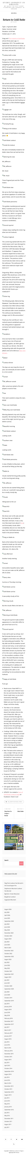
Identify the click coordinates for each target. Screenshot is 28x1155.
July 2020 (6, 992)
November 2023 (8, 933)
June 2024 (7, 927)
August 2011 (7, 1124)
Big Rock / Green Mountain (11, 894)
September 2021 (9, 974)
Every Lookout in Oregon (14, 3)
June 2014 (7, 1080)
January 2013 (8, 1107)
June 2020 (7, 995)
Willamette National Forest (15, 801)
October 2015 (8, 1056)
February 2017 (8, 1033)
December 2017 (8, 1021)
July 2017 (6, 1027)
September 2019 (9, 1001)
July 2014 (6, 1077)
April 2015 (7, 1065)
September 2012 (9, 1110)
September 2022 (9, 956)
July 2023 (6, 942)
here (22, 523)
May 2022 (7, 968)
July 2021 (6, 980)
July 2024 (6, 924)
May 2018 (7, 1015)
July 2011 (6, 1127)
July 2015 (6, 1062)
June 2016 (7, 1045)
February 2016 (8, 1051)
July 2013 (6, 1098)
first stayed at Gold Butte (17, 38)
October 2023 (8, 936)
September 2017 (9, 1024)
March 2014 (7, 1083)
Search (6, 860)
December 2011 (8, 1118)
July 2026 (6, 912)
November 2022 (8, 950)
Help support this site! (10, 874)
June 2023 (7, 945)
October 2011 (8, 1121)
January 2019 (8, 1006)
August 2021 (7, 977)
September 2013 (9, 1092)
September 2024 (9, 921)
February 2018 (8, 1018)
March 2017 (7, 1030)
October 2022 (8, 953)
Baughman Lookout (10, 897)
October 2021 (8, 971)
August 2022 (7, 959)
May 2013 (7, 1104)
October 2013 (8, 1089)
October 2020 (8, 986)
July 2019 (6, 1003)
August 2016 (7, 1039)
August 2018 (7, 1009)
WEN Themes (16, 1152)
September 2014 (9, 1071)
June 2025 (7, 918)
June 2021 (7, 983)
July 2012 (6, 1112)
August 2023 (7, 939)
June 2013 (7, 1101)
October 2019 (8, 998)
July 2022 (6, 962)
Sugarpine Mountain (10, 900)
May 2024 (7, 930)
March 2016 (7, 1048)
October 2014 (8, 1068)
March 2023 (7, 947)
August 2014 (7, 1074)
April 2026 (7, 915)
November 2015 (8, 1054)
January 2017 (8, 1036)
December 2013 (8, 1086)
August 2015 (7, 1059)
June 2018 (7, 1012)
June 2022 (7, 965)
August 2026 (7, 909)
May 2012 (7, 1115)
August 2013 (7, 1095)
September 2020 (9, 989)
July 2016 (6, 1042)
